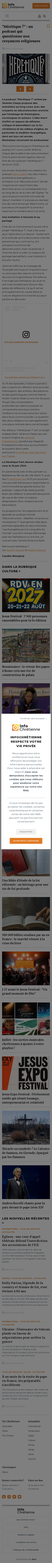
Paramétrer (26, 832)
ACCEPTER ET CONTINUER (26, 841)
